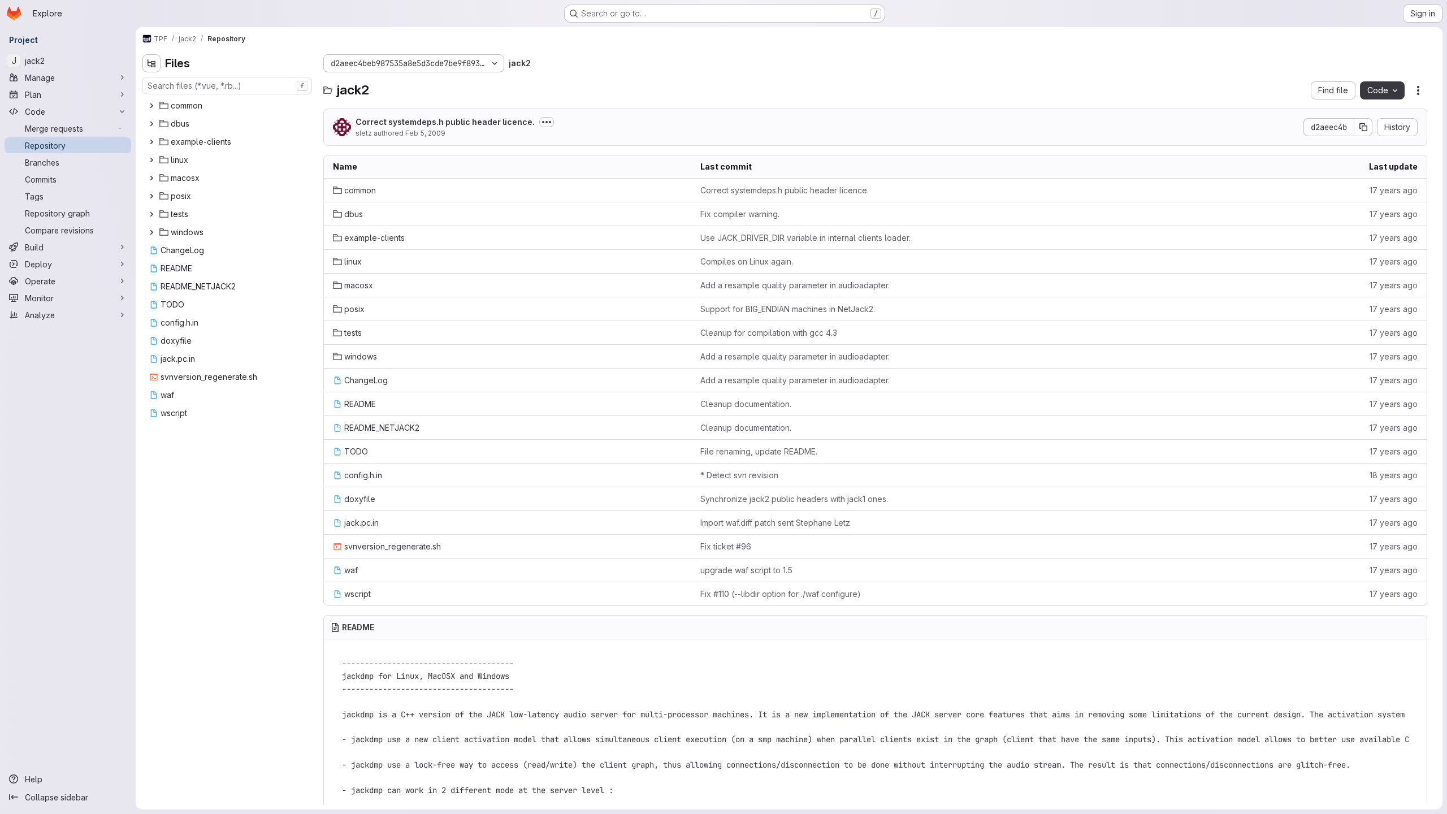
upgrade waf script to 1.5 (746, 570)
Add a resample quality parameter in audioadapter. (795, 285)
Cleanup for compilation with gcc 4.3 (768, 332)
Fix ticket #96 (725, 546)
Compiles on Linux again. (746, 261)
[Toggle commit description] (546, 122)
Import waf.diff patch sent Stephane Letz (775, 522)
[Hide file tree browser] (151, 63)
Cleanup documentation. (745, 404)
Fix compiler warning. (739, 214)
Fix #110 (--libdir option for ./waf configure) (780, 594)
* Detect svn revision (739, 475)
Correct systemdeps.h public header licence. (445, 122)
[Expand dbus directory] (151, 124)
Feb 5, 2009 (425, 133)
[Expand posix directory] (151, 196)
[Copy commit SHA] (1363, 127)
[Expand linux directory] (151, 160)
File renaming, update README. (758, 451)
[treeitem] (228, 106)
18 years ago (1394, 475)
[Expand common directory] (151, 105)
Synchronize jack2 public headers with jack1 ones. (794, 499)
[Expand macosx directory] (151, 178)
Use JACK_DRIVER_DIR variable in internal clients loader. (805, 238)
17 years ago (1394, 190)
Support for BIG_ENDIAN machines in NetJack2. (787, 309)
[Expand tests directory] (151, 214)
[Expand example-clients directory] (151, 142)
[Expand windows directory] (151, 232)
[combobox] (227, 85)
